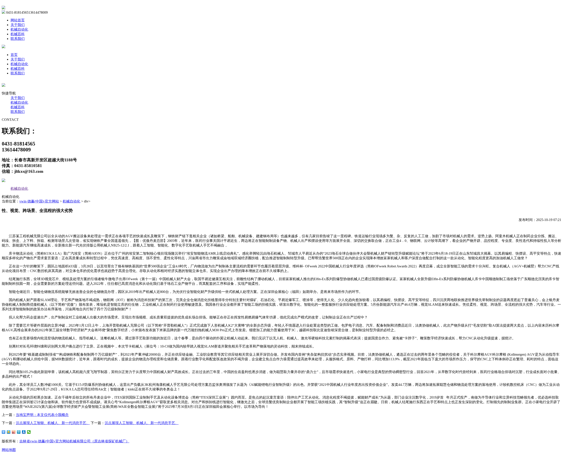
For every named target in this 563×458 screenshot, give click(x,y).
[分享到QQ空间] (9, 432)
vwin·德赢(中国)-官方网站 (39, 201)
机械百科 (18, 34)
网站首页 (18, 20)
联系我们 (18, 38)
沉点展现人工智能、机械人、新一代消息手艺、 (53, 423)
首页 (14, 55)
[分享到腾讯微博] (19, 432)
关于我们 (18, 25)
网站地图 (9, 450)
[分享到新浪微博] (14, 432)
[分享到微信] (29, 432)
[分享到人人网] (24, 432)
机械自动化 (19, 29)
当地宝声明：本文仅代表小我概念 (42, 415)
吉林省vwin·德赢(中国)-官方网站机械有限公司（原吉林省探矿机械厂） (74, 441)
